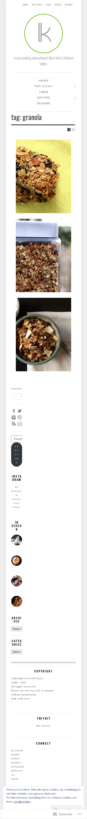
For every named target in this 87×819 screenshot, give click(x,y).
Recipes (57, 4)
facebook (17, 750)
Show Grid (68, 129)
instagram (17, 766)
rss (13, 774)
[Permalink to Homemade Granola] (43, 334)
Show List (73, 129)
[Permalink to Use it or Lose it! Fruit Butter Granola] (43, 255)
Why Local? (37, 4)
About (25, 4)
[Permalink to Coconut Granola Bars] (43, 176)
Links (48, 4)
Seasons (68, 4)
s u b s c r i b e (17, 454)
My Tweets (43, 725)
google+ (16, 762)
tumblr (15, 754)
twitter (15, 758)
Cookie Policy (22, 801)
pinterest (17, 770)
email (14, 778)
